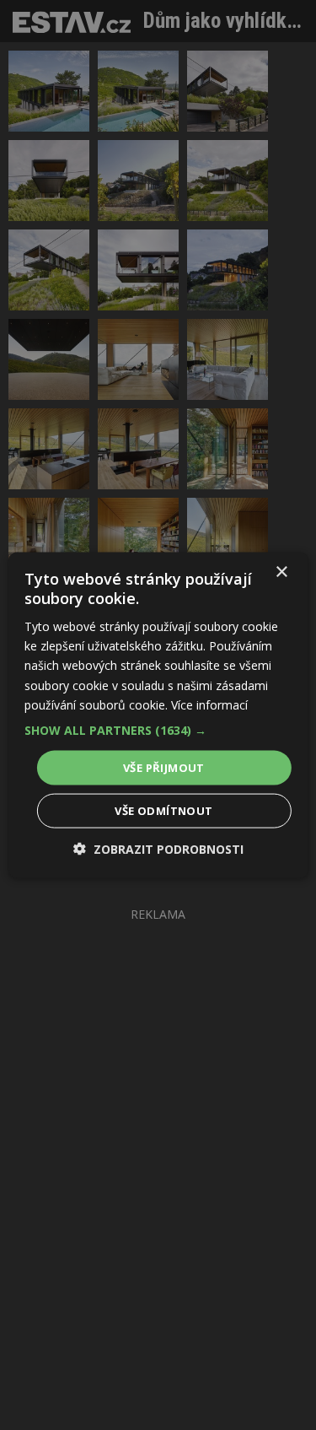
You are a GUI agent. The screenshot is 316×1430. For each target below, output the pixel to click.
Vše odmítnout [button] (163, 810)
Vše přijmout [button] (164, 766)
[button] (157, 729)
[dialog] (158, 715)
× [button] (281, 571)
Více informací (209, 704)
